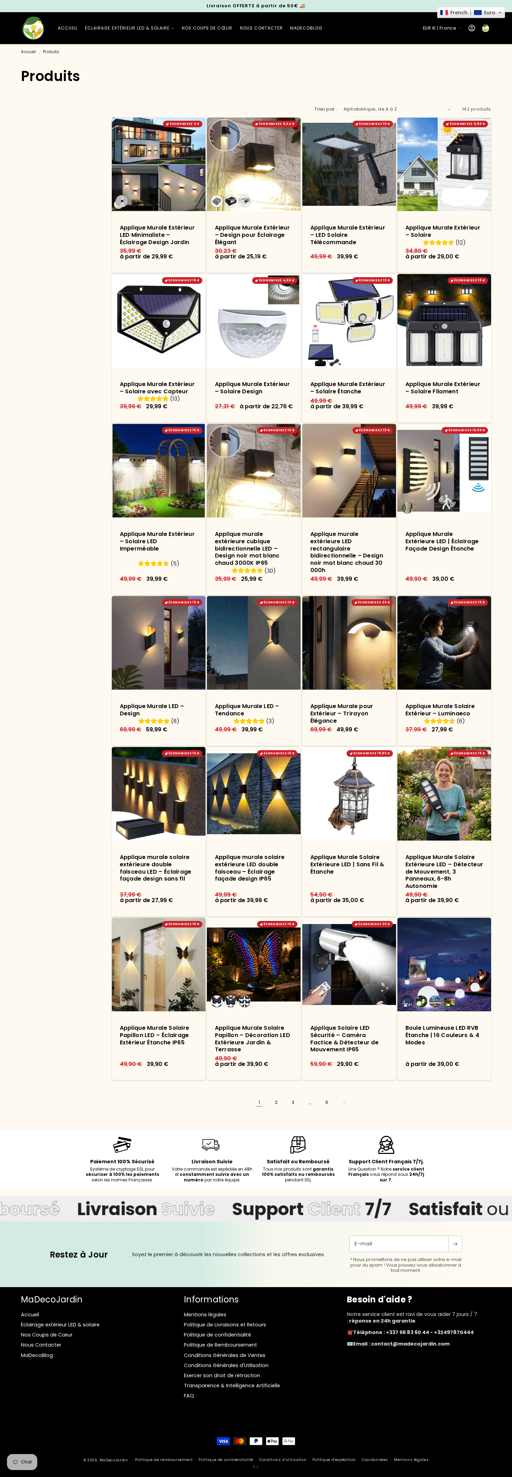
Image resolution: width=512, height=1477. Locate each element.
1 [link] (259, 1102)
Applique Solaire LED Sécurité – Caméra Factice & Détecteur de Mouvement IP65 (344, 1039)
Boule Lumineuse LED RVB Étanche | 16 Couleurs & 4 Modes (442, 1035)
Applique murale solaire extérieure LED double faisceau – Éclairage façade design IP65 (250, 868)
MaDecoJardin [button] (52, 1299)
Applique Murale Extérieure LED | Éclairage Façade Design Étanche (442, 541)
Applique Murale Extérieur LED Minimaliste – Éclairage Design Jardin (157, 235)
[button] (129, 28)
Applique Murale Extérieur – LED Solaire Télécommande (347, 235)
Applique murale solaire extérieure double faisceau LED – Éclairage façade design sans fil (156, 868)
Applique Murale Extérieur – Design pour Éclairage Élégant (252, 235)
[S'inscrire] (455, 1244)
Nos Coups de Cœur (46, 1334)
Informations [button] (211, 1299)
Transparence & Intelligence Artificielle (232, 1385)
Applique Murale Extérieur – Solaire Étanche (347, 388)
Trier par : (326, 109)
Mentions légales (205, 1314)
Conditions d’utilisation (283, 1460)
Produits (51, 52)
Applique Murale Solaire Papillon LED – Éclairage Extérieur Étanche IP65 (154, 1035)
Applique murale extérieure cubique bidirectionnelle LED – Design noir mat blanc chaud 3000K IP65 (247, 549)
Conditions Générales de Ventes (224, 1355)
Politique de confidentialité (217, 1334)
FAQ (189, 1395)
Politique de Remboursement (220, 1344)
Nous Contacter (41, 1344)
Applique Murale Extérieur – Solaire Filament (442, 388)
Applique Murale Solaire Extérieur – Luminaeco (440, 710)
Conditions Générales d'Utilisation (226, 1365)
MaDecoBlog (37, 1355)
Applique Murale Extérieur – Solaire (442, 231)
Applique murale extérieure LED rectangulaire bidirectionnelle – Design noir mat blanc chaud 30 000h (346, 552)
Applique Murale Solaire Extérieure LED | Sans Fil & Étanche (347, 864)
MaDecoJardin (114, 1460)
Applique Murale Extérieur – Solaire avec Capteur (157, 388)
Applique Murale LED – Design (152, 710)
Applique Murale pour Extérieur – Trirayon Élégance (341, 714)
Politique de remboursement (164, 1460)
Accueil (28, 52)
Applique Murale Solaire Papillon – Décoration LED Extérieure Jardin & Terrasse (252, 1039)
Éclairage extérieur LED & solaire (60, 1324)
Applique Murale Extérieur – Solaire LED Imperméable (157, 541)
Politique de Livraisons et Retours (225, 1324)
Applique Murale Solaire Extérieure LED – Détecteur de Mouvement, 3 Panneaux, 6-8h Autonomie (444, 872)
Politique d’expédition (334, 1460)
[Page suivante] (344, 1102)
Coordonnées (375, 1460)
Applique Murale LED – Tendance (247, 710)
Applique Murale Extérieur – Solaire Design (252, 388)
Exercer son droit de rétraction (222, 1375)
